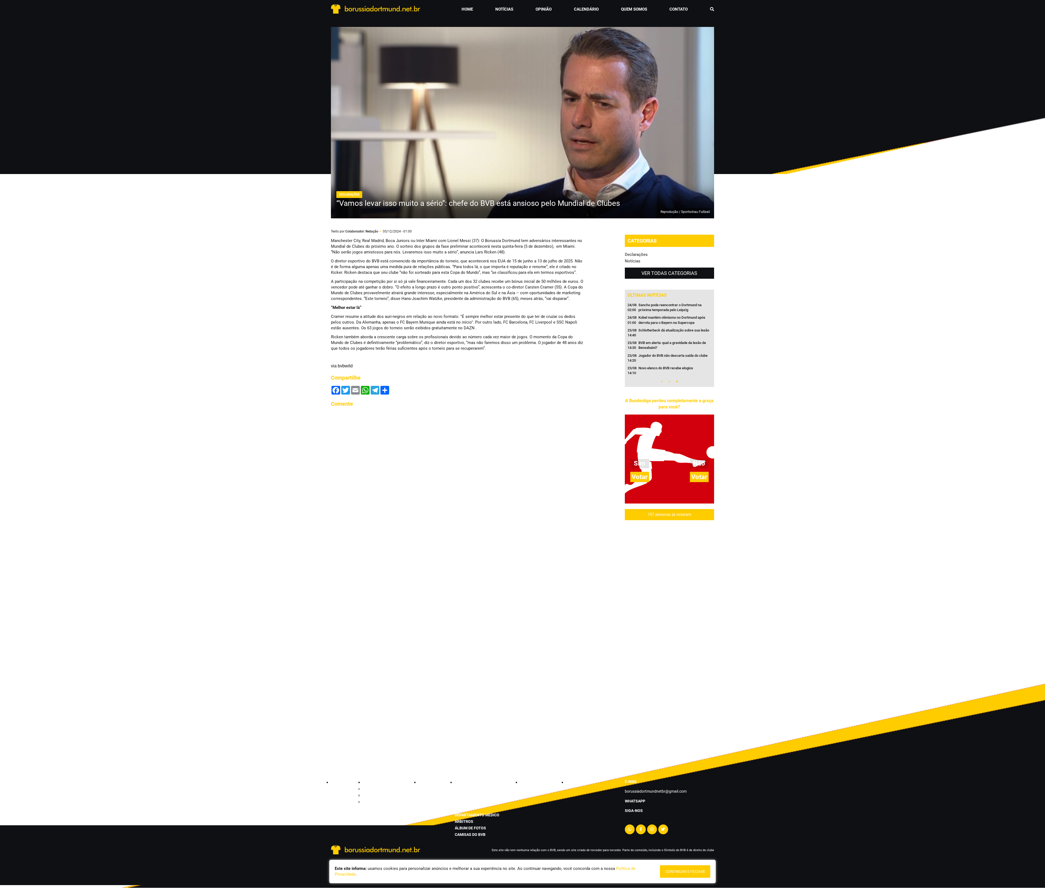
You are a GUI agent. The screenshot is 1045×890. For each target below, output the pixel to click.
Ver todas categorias (669, 273)
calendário (586, 9)
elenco (462, 802)
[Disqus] (457, 480)
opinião (544, 9)
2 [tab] (669, 381)
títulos (463, 808)
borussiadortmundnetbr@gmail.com (656, 791)
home (467, 9)
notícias (504, 9)
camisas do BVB (470, 834)
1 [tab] (661, 381)
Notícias (632, 261)
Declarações (636, 254)
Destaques (372, 795)
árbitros (464, 821)
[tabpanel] (669, 341)
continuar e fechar (685, 871)
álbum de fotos (470, 828)
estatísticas (468, 795)
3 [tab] (677, 381)
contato (678, 9)
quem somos (634, 9)
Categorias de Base (379, 789)
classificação (469, 789)
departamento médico (477, 815)
